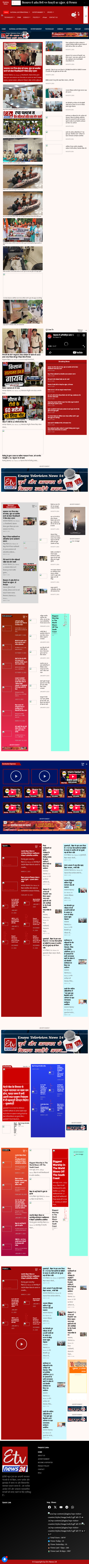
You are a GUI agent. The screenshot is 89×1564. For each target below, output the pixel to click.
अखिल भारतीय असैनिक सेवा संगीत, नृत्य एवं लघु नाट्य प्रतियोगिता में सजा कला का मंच (45, 619)
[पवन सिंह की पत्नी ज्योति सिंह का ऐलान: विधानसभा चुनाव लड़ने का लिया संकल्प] (33, 653)
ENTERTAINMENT (5, 714)
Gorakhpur (64, 616)
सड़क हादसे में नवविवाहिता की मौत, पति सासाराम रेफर (13, 325)
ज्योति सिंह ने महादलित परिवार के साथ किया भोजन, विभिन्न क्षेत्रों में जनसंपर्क (45, 635)
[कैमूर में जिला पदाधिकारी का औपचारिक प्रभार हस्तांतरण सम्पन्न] (23, 96)
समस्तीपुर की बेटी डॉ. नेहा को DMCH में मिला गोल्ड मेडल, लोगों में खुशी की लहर (60, 1088)
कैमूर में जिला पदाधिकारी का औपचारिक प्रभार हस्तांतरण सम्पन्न (15, 109)
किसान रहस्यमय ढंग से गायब (11, 388)
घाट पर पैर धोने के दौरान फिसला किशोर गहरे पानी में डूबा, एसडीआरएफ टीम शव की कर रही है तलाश (22, 216)
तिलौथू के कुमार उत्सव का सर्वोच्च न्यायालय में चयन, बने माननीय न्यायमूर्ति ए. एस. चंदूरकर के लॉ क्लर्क (21, 457)
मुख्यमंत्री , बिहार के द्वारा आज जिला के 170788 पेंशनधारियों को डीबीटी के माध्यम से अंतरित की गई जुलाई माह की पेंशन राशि (66, 70)
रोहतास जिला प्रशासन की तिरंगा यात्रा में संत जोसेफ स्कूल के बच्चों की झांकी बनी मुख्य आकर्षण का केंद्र (22, 243)
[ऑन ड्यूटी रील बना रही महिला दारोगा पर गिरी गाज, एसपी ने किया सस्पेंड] (7, 733)
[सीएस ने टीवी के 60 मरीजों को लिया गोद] (22, 408)
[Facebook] (49, 1507)
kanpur (25, 917)
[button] (84, 3)
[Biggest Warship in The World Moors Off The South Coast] (39, 1155)
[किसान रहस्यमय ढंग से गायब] (22, 374)
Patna (6, 648)
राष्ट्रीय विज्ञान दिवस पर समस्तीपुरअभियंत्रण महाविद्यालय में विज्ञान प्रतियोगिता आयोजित (30, 853)
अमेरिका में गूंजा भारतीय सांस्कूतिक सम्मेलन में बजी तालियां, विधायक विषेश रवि (76, 147)
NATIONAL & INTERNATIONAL (5, 648)
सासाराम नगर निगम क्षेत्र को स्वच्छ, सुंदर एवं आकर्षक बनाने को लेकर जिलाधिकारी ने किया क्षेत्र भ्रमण (22, 69)
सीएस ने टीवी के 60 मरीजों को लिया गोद (14, 422)
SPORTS (25, 923)
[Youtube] (61, 1507)
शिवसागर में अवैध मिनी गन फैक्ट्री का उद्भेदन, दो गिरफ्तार (14, 163)
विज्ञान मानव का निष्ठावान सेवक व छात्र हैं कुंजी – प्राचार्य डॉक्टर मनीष (30, 879)
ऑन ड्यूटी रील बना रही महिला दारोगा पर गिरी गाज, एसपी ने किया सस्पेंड (21, 729)
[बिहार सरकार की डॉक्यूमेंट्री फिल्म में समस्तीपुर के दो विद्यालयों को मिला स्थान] (7, 713)
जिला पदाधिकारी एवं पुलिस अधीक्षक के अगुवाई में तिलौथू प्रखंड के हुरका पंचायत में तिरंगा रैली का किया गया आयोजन (76, 44)
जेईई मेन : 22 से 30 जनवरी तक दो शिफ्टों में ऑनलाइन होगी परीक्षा (15, 921)
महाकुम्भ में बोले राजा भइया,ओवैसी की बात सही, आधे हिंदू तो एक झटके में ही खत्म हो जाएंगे (44, 700)
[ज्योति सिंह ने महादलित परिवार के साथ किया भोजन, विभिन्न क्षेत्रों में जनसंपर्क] (33, 637)
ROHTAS (9, 889)
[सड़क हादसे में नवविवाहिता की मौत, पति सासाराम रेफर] (23, 312)
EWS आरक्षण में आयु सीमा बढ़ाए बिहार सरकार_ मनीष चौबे (60, 80)
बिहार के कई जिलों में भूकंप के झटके (36, 900)
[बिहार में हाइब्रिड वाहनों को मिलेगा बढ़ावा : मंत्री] (6, 1129)
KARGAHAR (5, 889)
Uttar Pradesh (25, 1324)
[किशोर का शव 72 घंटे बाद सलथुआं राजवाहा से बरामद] (23, 176)
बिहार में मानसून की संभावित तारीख (39, 1066)
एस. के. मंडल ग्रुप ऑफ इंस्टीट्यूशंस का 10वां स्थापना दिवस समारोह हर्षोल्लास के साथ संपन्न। (43, 1089)
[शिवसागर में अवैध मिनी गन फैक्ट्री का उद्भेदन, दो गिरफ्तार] (23, 150)
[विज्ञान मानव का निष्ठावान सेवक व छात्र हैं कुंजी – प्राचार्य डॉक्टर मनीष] (10, 886)
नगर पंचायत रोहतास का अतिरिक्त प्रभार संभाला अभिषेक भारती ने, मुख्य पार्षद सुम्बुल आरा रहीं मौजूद (22, 298)
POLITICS (25, 939)
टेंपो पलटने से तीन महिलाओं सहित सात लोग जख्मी (13, 136)
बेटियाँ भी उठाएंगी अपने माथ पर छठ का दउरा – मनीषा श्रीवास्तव (20, 642)
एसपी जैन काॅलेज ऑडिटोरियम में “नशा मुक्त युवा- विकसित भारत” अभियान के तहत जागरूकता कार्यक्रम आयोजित (75, 134)
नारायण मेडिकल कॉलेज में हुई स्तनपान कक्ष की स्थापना (48, 1306)
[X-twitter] (55, 1507)
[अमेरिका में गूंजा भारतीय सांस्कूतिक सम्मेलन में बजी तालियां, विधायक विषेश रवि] (54, 149)
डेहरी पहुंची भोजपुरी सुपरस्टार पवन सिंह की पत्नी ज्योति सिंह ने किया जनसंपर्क (45, 684)
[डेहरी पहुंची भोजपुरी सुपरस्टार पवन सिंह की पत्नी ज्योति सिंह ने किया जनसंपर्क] (33, 686)
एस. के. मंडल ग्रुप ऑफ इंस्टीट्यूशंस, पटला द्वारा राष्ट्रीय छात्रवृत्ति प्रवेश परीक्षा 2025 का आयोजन (15, 903)
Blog (65, 613)
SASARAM (10, 889)
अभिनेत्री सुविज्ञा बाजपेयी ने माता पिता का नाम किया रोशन (21, 623)
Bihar (64, 613)
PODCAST (26, 920)
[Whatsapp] (72, 1507)
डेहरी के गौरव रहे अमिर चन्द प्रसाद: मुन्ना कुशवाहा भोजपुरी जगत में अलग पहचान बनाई (21, 661)
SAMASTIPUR (4, 690)
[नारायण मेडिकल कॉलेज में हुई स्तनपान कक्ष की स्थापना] (54, 93)
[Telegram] (66, 1507)
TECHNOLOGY (13, 889)
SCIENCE (5, 939)
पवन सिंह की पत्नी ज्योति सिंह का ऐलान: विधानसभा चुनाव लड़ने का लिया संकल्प (44, 651)
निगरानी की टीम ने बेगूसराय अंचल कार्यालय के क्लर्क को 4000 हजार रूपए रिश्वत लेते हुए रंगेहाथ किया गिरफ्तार (21, 356)
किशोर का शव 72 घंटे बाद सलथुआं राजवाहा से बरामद (47, 2)
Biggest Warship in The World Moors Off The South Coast (55, 624)
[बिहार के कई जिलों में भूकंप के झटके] (39, 1184)
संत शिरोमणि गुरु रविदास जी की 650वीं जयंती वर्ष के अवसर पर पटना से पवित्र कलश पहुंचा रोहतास (75, 104)
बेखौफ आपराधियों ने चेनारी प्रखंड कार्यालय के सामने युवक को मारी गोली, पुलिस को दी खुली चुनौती (22, 271)
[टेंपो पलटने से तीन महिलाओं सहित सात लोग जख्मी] (23, 123)
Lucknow (26, 917)
